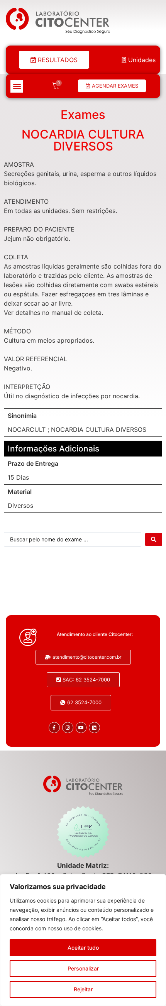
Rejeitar (83, 989)
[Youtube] (81, 727)
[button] (16, 86)
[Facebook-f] (54, 727)
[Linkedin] (94, 727)
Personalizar (83, 968)
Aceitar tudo (83, 947)
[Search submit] (153, 539)
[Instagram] (67, 727)
